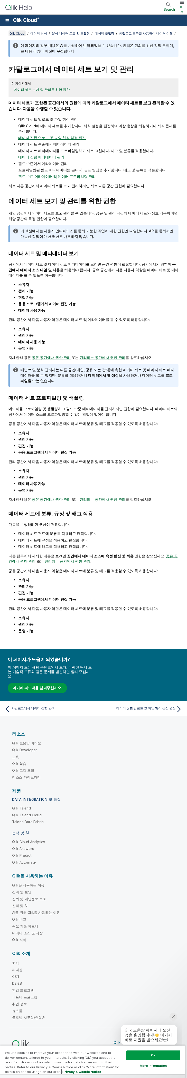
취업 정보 (19, 1004)
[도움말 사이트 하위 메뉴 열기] (6, 20)
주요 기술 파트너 (25, 926)
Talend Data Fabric (28, 822)
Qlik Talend (21, 808)
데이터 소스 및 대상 (27, 933)
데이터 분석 (38, 33)
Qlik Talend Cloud (27, 815)
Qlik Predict (21, 855)
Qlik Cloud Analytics (28, 842)
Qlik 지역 (19, 940)
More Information (153, 1066)
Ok (153, 1055)
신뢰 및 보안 (21, 892)
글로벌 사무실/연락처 (29, 1017)
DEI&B (17, 983)
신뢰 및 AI (20, 906)
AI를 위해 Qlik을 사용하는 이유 (36, 912)
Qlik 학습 (19, 763)
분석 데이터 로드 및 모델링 (71, 33)
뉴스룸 (17, 1011)
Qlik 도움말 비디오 (26, 743)
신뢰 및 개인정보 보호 (29, 899)
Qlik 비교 (19, 919)
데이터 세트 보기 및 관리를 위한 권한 (42, 89)
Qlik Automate (24, 862)
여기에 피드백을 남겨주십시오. (37, 687)
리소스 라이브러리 (26, 777)
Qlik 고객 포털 (23, 770)
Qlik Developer (24, 750)
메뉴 (181, 9)
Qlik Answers (23, 849)
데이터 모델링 (104, 33)
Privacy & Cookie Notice (81, 1072)
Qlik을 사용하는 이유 (28, 885)
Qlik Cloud (26, 20)
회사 (15, 963)
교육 (15, 757)
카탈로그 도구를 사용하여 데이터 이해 (146, 33)
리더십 (17, 970)
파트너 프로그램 (24, 997)
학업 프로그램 (23, 990)
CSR (15, 976)
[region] (92, 1061)
